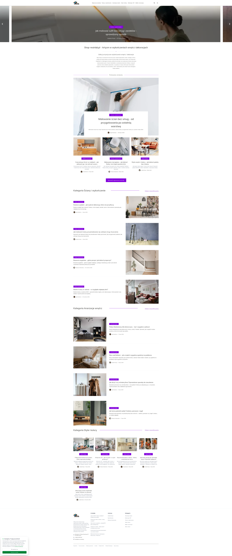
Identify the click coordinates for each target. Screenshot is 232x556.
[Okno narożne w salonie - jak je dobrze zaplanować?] (116, 24)
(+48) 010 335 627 (78, 537)
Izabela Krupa (110, 515)
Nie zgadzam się (14, 549)
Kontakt (96, 545)
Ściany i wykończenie (106, 3)
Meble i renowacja (139, 3)
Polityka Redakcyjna (108, 545)
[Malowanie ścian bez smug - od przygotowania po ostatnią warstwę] (116, 106)
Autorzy (110, 513)
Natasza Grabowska (112, 520)
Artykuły (93, 513)
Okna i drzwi (116, 28)
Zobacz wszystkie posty (152, 191)
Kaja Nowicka (110, 518)
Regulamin (75, 545)
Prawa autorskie (81, 545)
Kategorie (127, 513)
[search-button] (154, 3)
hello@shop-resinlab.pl (79, 539)
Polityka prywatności (89, 545)
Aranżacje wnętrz (116, 3)
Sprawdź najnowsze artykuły (116, 180)
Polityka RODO (101, 545)
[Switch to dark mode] (157, 3)
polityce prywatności (19, 546)
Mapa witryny (116, 545)
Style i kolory (124, 3)
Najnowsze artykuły (96, 3)
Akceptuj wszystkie (14, 552)
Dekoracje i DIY (131, 3)
